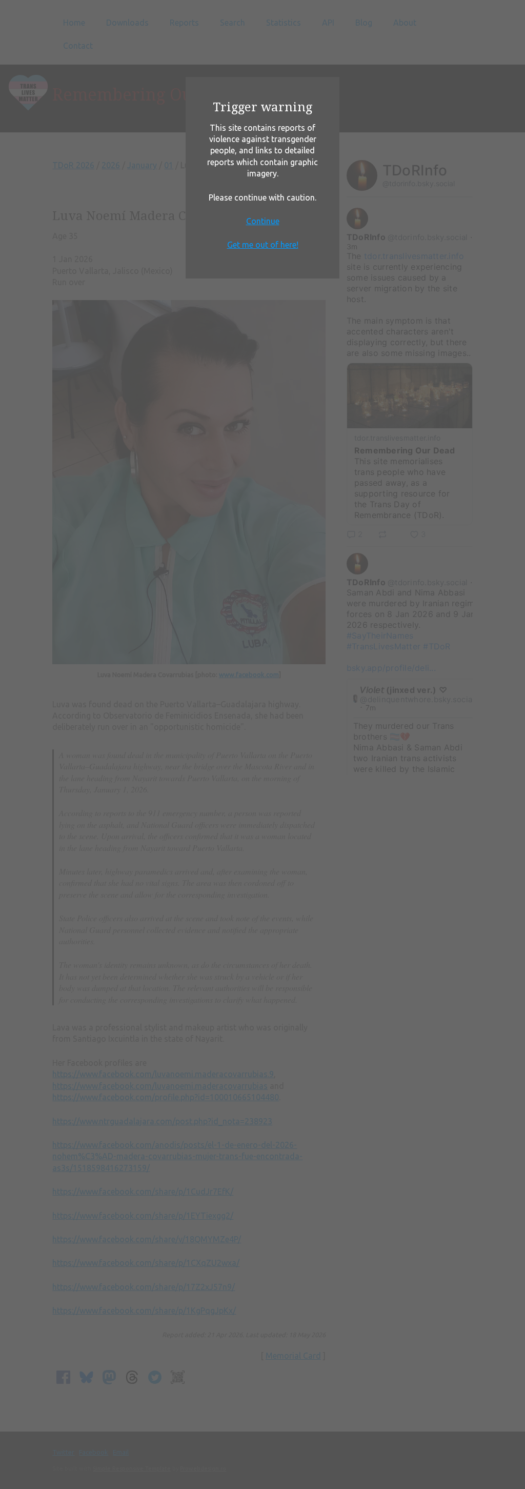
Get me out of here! (262, 244)
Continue (262, 221)
